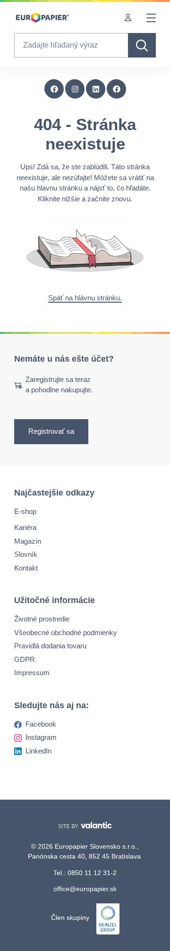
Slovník (25, 554)
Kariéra (25, 527)
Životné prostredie (41, 619)
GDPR (24, 659)
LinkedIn (38, 750)
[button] (116, 89)
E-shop (25, 511)
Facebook (41, 723)
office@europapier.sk (85, 889)
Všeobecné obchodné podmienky (65, 632)
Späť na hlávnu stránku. (85, 298)
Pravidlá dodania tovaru (50, 646)
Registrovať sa (51, 431)
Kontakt (26, 567)
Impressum (32, 673)
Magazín (27, 541)
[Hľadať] (142, 45)
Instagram (41, 737)
